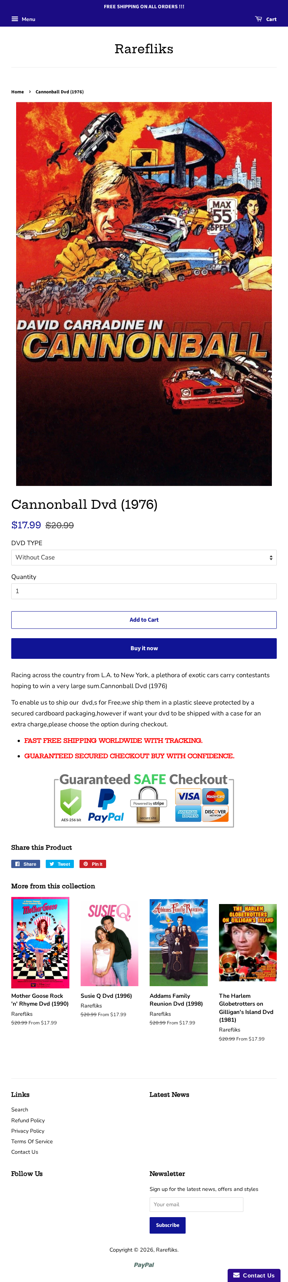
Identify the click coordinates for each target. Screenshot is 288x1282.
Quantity (23, 577)
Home (17, 91)
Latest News (169, 1094)
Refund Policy (28, 1120)
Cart (271, 19)
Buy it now (144, 648)
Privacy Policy (27, 1131)
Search (19, 1109)
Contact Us (24, 1152)
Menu (27, 19)
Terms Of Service (32, 1141)
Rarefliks (144, 49)
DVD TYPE (26, 543)
